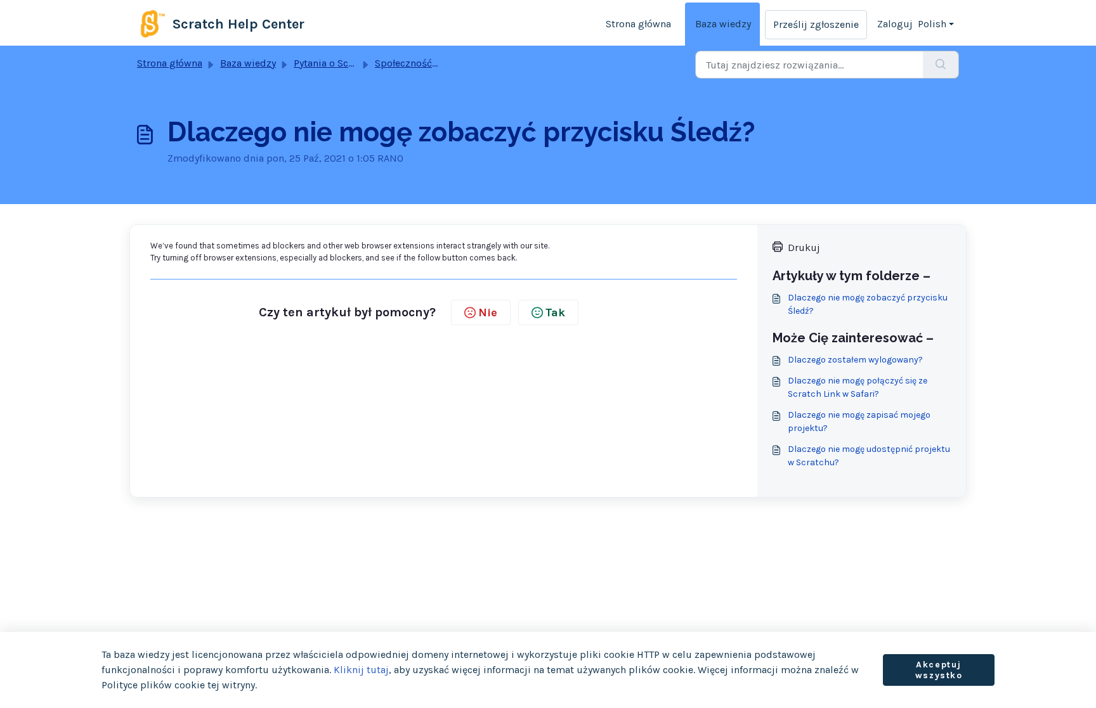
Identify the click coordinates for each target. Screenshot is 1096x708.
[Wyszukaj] (941, 65)
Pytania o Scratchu (336, 63)
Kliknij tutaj (361, 670)
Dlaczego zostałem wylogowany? (855, 359)
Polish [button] (932, 24)
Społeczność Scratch (422, 63)
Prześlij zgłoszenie (816, 24)
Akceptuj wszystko (939, 670)
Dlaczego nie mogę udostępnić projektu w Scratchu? (869, 456)
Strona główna (638, 24)
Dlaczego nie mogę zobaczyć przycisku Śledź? (868, 304)
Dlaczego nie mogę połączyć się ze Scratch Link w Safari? (857, 387)
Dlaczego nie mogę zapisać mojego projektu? (859, 421)
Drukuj (804, 247)
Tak (555, 312)
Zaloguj (895, 24)
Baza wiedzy (723, 24)
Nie (487, 312)
